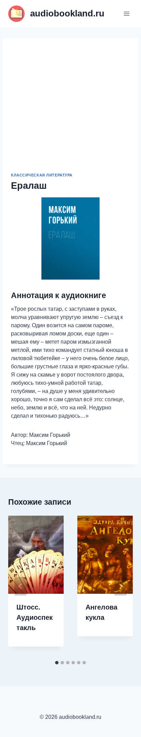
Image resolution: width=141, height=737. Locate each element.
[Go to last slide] (20, 586)
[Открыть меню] (126, 13)
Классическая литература (42, 175)
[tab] (57, 662)
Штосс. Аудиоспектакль (34, 617)
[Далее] (120, 586)
